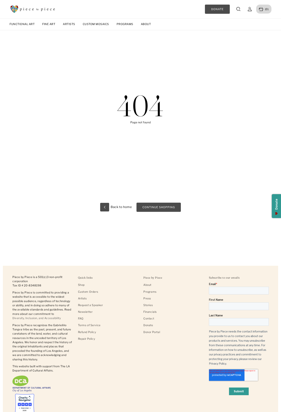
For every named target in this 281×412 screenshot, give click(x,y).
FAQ (81, 318)
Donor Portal (151, 332)
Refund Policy (87, 332)
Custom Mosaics (96, 24)
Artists (69, 24)
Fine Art (48, 24)
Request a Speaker (90, 305)
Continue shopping (158, 207)
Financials (150, 311)
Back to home (121, 207)
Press (147, 298)
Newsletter (85, 311)
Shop (81, 284)
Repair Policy (86, 338)
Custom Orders (88, 291)
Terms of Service (89, 325)
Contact (148, 318)
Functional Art (22, 24)
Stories (148, 305)
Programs (125, 24)
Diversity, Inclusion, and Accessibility (36, 318)
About (146, 24)
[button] (238, 9)
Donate (148, 325)
